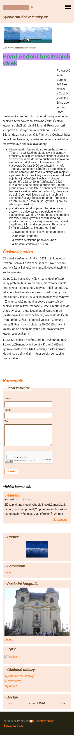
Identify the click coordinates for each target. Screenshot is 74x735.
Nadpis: (8, 410)
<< (10, 703)
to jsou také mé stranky (19, 676)
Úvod (5, 48)
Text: (6, 421)
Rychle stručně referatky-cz (25, 17)
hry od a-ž (10, 686)
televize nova (12, 681)
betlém (8, 572)
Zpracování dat (13, 725)
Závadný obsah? (45, 720)
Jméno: (8, 398)
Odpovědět (60, 519)
